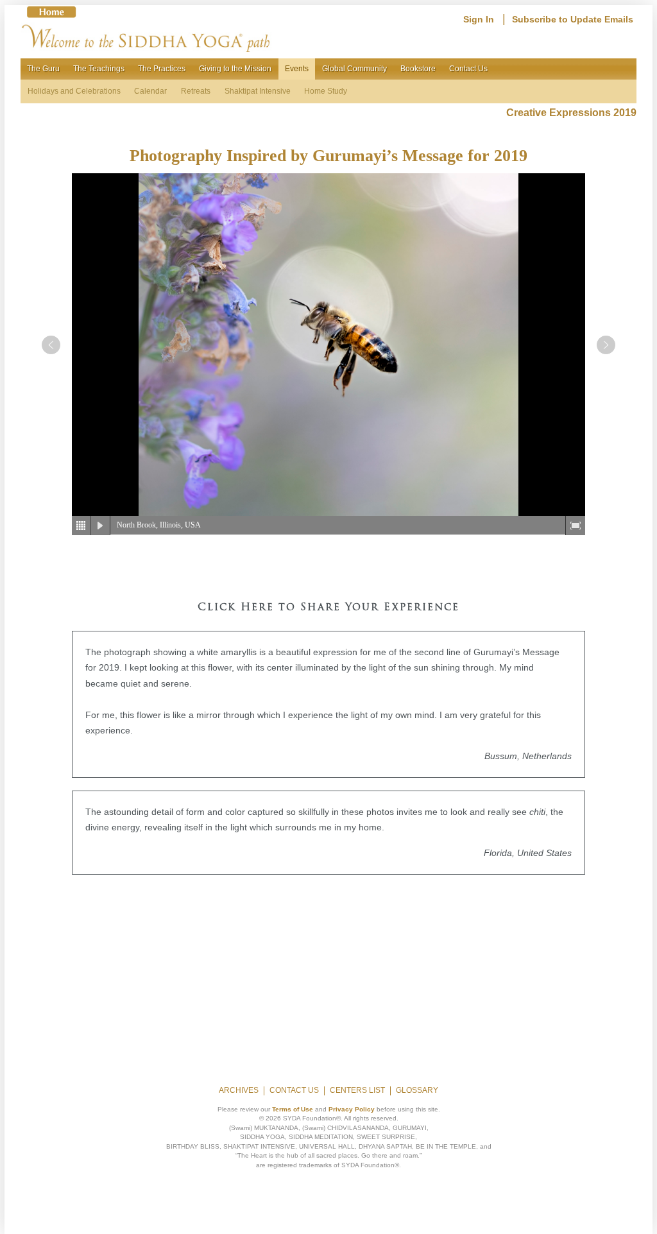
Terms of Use (292, 1109)
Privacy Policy (351, 1109)
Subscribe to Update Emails (572, 19)
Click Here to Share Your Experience (328, 608)
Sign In (478, 19)
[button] (51, 345)
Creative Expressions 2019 (571, 112)
